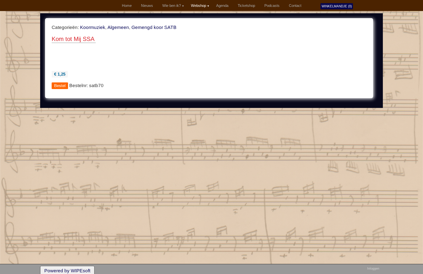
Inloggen (373, 268)
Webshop (198, 6)
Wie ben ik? (171, 6)
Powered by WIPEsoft (67, 270)
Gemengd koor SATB (153, 27)
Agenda (222, 6)
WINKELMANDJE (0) (337, 6)
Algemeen (118, 27)
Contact (295, 6)
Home (127, 6)
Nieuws (147, 6)
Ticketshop (246, 6)
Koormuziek (92, 27)
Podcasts (272, 6)
